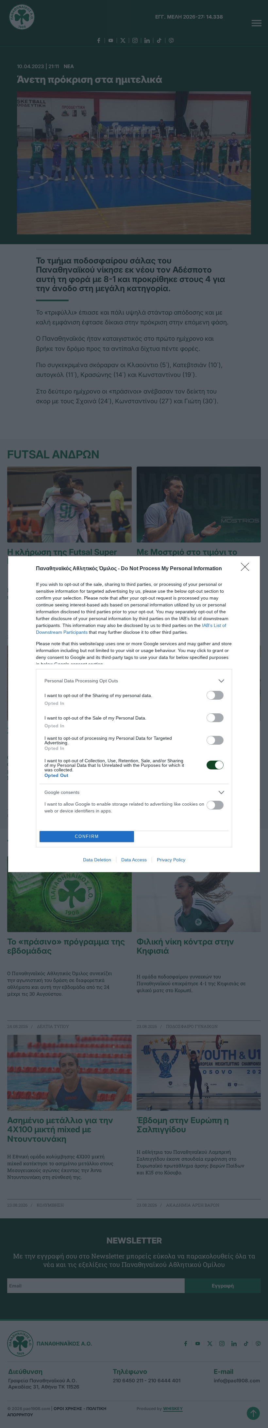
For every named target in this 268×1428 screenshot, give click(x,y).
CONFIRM (87, 836)
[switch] (215, 695)
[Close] (247, 569)
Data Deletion (97, 859)
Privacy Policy (171, 859)
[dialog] (134, 714)
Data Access (134, 859)
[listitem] (134, 680)
